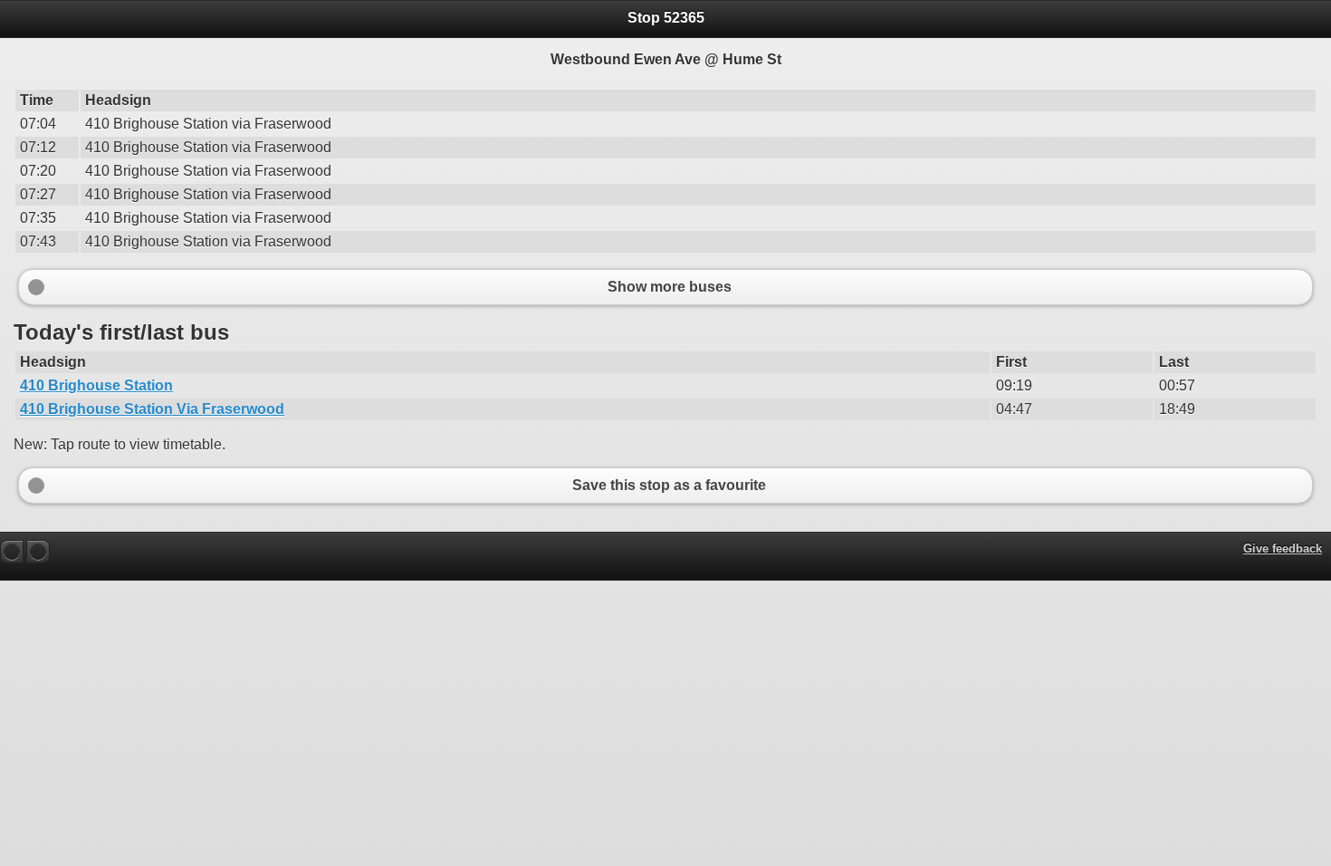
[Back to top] (12, 551)
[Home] (38, 551)
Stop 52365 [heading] (665, 17)
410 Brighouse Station (96, 385)
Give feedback (1282, 548)
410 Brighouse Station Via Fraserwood (152, 409)
